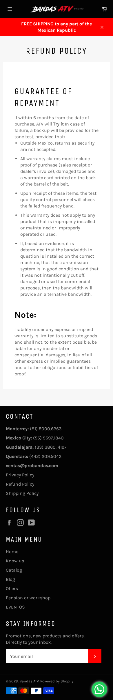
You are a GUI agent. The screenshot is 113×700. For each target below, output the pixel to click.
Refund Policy (20, 484)
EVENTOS (15, 607)
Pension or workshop (28, 597)
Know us (15, 561)
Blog (10, 579)
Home (12, 551)
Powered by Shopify (56, 681)
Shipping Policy (22, 493)
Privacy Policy (20, 475)
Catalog (14, 570)
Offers (12, 588)
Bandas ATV (29, 681)
